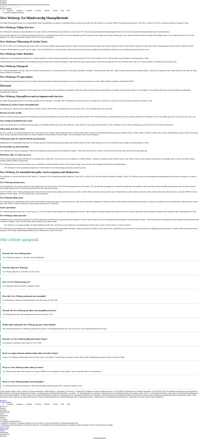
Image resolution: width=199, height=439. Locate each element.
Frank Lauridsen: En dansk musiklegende (30, 391)
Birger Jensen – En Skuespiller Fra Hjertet (153, 393)
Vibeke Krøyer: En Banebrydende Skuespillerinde (111, 397)
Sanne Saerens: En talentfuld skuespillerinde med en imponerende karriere (167, 395)
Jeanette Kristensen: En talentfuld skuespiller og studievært (40, 395)
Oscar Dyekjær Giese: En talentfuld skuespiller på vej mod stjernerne (174, 391)
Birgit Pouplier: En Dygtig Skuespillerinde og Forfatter (18, 393)
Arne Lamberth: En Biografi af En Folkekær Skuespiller (132, 391)
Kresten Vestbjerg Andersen (103, 391)
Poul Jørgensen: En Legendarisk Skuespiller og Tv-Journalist (81, 395)
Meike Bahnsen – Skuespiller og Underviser (59, 391)
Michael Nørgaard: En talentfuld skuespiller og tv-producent (121, 395)
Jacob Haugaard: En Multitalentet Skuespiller (52, 393)
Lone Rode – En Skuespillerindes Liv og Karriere (84, 393)
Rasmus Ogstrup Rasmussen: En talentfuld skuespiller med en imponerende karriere (65, 397)
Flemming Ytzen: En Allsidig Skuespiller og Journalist (120, 393)
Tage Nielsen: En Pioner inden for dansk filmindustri (146, 397)
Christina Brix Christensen (84, 391)
